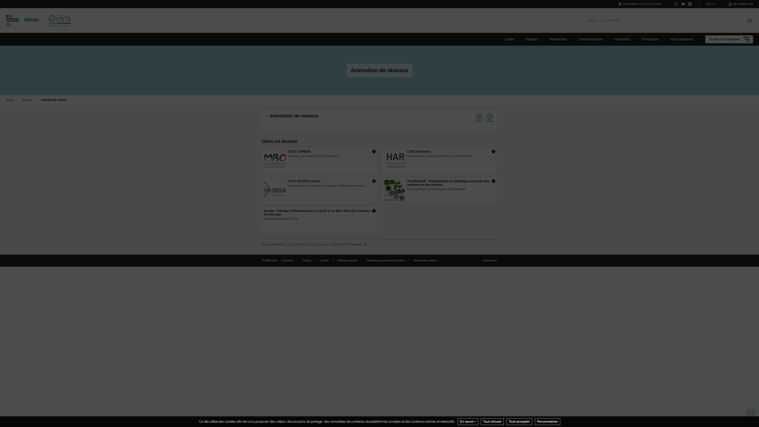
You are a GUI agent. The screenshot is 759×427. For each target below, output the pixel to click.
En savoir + (468, 421)
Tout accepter (519, 421)
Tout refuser (492, 421)
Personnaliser (547, 421)
